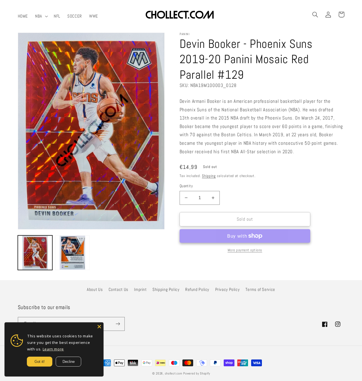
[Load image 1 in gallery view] (35, 252)
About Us (95, 289)
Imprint (140, 289)
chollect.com (173, 373)
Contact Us (118, 289)
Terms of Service (260, 289)
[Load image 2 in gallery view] (72, 252)
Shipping (209, 176)
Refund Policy (197, 289)
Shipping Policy (165, 289)
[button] (41, 16)
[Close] (99, 326)
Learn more (53, 349)
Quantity (186, 186)
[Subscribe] (117, 324)
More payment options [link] (245, 250)
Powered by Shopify (196, 373)
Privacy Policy (227, 289)
